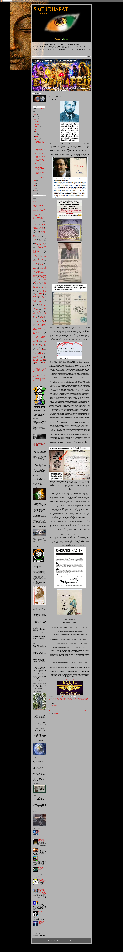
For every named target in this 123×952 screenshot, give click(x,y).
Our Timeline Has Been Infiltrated (39, 373)
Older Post (87, 710)
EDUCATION (40, 259)
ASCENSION (39, 230)
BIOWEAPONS (36, 236)
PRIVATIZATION (40, 325)
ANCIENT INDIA (41, 226)
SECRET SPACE (39, 339)
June (36, 131)
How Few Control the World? (40, 152)
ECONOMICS (43, 258)
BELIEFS (38, 234)
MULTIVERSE (35, 312)
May (36, 133)
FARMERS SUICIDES (40, 266)
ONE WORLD (39, 317)
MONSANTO (44, 309)
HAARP (45, 282)
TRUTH (38, 348)
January (36, 139)
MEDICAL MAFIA (37, 301)
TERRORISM (51, 701)
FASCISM (81, 698)
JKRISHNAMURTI (43, 291)
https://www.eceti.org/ (69, 679)
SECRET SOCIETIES (41, 337)
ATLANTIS (35, 231)
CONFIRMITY (43, 241)
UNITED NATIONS (40, 349)
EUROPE (35, 260)
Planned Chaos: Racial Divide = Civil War (42, 902)
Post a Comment (54, 705)
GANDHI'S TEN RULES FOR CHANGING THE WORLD (38, 218)
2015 (35, 190)
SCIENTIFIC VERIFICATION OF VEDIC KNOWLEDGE (39, 203)
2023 (35, 118)
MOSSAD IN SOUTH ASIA (38, 208)
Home (69, 710)
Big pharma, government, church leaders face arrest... (40, 147)
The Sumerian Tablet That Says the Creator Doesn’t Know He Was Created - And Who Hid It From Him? (39, 370)
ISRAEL (34, 291)
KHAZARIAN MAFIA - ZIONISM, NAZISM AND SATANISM (39, 210)
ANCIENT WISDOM (38, 227)
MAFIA (34, 297)
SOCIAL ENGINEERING (39, 342)
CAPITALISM (37, 238)
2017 (35, 187)
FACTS (34, 264)
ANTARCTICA (35, 228)
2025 (35, 114)
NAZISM (35, 316)
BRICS (45, 236)
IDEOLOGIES (36, 286)
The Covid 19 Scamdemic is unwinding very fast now (40, 154)
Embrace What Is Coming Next (41, 849)
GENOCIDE (85, 698)
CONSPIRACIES (59, 698)
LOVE (42, 296)
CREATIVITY (36, 249)
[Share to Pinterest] (75, 696)
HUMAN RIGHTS (39, 285)
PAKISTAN (35, 319)
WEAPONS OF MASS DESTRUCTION (39, 353)
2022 (35, 119)
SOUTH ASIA (85, 699)
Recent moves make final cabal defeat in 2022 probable (39, 172)
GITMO (42, 276)
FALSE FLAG (76, 698)
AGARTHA (35, 224)
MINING (43, 307)
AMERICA (54, 698)
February (37, 138)
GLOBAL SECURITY (42, 279)
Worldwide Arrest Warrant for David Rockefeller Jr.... (40, 150)
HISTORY (44, 283)
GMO (34, 282)
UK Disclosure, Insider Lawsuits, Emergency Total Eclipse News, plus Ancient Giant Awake (42, 891)
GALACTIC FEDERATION (38, 272)
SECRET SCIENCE (41, 336)
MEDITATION (36, 303)
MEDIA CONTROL (68, 699)
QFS (44, 331)
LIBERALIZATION (36, 296)
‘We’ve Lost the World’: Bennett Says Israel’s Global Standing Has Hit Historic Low (39, 381)
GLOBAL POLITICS (53, 699)
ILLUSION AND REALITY (39, 288)
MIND (38, 305)
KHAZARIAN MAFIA (61, 699)
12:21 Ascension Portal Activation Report (41, 922)
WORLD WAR (36, 362)
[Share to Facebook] (74, 696)
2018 (35, 185)
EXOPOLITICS (36, 262)
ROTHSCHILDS (36, 335)
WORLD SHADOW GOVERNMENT (61, 701)
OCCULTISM (43, 316)
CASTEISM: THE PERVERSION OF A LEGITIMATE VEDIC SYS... (39, 213)
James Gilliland (70, 616)
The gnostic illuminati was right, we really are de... (40, 160)
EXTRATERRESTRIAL (38, 263)
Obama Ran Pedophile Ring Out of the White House (42, 912)
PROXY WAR (37, 327)
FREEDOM (39, 270)
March (36, 136)
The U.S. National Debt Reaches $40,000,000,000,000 (39, 379)
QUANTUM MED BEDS (38, 332)
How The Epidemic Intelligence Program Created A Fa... (39, 168)
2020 (35, 181)
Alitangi (65, 940)
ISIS (43, 290)
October (37, 124)
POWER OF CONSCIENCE (39, 324)
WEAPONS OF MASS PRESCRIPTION (39, 355)
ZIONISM (70, 701)
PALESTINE (43, 319)
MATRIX (41, 299)
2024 (35, 116)
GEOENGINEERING (37, 275)
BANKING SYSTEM (42, 232)
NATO (42, 315)
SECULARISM (35, 340)
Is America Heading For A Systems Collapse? (40, 144)
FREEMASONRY (37, 271)
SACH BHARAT (51, 9)
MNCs (34, 308)
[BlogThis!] (72, 696)
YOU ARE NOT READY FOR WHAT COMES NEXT (42, 840)
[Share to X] (73, 696)
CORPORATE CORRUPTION (68, 698)
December (37, 121)
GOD (39, 282)
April (36, 134)
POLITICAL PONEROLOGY (78, 699)
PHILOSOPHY (40, 320)
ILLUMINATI (35, 287)
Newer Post (52, 710)
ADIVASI (34, 201)
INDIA (45, 289)
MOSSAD (39, 311)
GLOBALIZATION (40, 281)
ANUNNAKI (44, 228)
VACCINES (35, 351)
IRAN (37, 290)
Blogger (73, 940)
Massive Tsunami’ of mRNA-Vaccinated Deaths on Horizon (42, 857)
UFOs (45, 348)
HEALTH (37, 283)
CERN (44, 238)
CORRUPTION (40, 247)
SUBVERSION (40, 345)
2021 (35, 180)
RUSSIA (44, 335)
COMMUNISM (36, 241)
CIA (42, 239)
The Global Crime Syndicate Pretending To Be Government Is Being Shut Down (39, 375)
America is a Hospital (39, 162)
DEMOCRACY (36, 250)
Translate (42, 108)
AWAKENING (43, 231)
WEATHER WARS (37, 357)
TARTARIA (35, 347)
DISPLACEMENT (36, 254)
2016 (35, 188)
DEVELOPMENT (36, 251)
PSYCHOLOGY (36, 331)
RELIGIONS (35, 333)
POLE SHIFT (35, 321)
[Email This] (70, 696)
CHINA (34, 239)
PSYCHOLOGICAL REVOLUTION (37, 329)
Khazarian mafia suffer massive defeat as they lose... (40, 164)
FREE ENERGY (43, 268)
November (37, 122)
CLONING (34, 240)
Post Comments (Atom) (58, 713)
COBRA (41, 240)
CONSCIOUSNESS (39, 243)
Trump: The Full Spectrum (41, 831)
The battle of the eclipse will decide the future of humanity (42, 880)
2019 (35, 183)
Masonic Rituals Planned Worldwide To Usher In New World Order (41, 869)
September (37, 126)
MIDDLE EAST (42, 304)
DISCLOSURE (36, 252)
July (36, 129)
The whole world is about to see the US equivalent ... (40, 142)
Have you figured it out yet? (40, 177)
